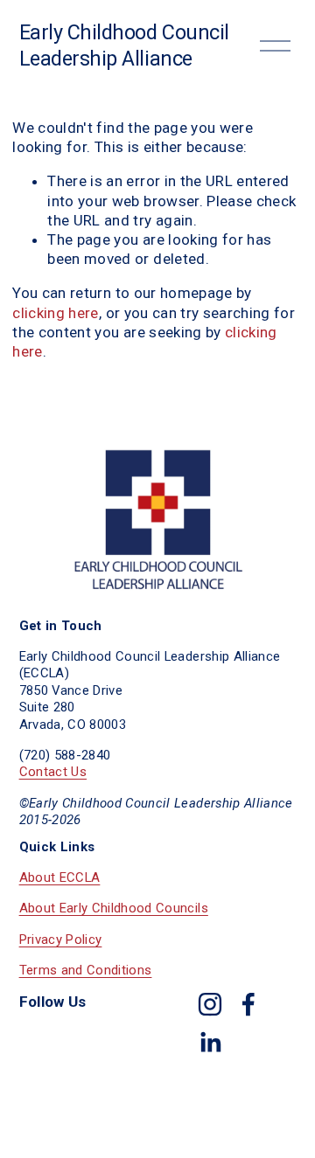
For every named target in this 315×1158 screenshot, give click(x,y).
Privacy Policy (60, 939)
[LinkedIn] (210, 1042)
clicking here (55, 313)
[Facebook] (248, 1004)
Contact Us (53, 772)
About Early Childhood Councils (113, 908)
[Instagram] (210, 1004)
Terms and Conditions (85, 970)
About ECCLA (60, 877)
